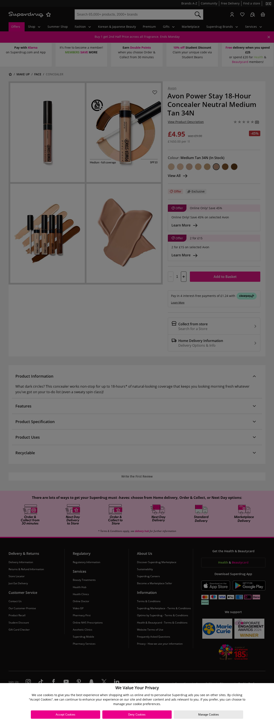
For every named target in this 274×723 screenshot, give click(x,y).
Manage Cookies (208, 714)
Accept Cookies (65, 714)
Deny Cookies (137, 714)
